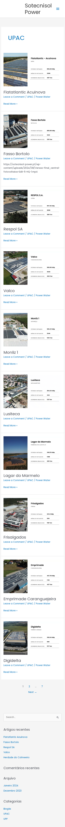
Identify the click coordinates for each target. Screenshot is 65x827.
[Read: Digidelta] (33, 638)
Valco (9, 290)
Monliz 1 (11, 352)
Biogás (7, 808)
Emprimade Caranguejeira (30, 599)
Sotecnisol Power (38, 9)
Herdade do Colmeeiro (17, 757)
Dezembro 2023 (13, 790)
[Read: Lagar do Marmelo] (33, 453)
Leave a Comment (14, 96)
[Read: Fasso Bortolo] (33, 131)
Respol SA (13, 229)
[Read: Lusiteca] (33, 391)
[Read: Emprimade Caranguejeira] (33, 576)
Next (32, 692)
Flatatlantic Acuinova (24, 92)
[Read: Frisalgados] (33, 514)
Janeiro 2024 (11, 785)
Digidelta (12, 660)
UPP (6, 819)
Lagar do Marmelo (22, 475)
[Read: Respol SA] (33, 206)
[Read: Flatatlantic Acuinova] (33, 69)
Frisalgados (15, 537)
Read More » (10, 103)
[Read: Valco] (33, 268)
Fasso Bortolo (17, 153)
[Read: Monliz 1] (33, 329)
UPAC (30, 96)
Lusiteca (12, 414)
